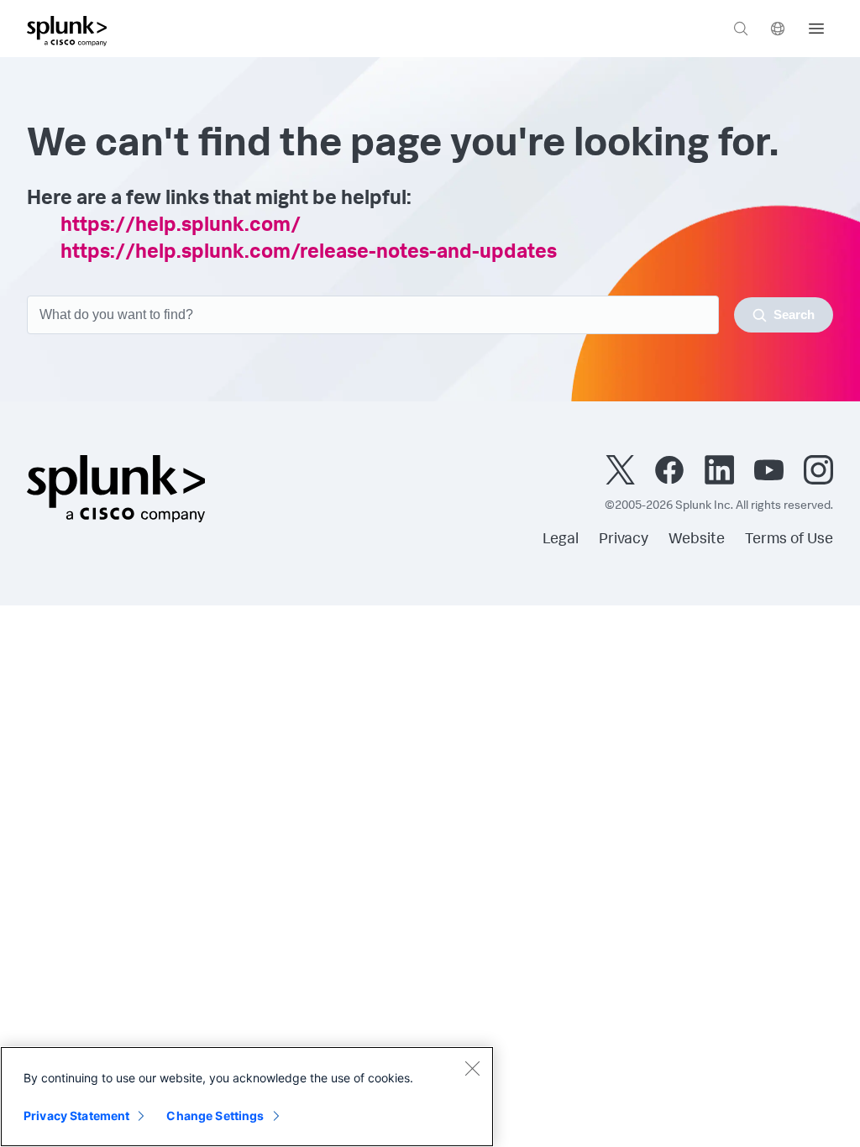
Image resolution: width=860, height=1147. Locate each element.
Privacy (623, 539)
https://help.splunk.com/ (180, 227)
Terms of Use (789, 539)
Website (697, 539)
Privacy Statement (76, 1115)
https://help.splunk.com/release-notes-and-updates (308, 254)
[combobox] (430, 315)
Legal (561, 539)
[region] (247, 1096)
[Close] (472, 1068)
